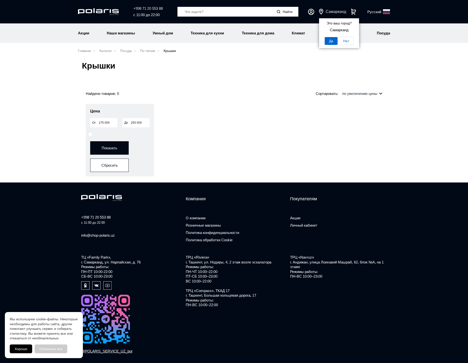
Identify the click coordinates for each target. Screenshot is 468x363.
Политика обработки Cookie (209, 240)
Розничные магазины (203, 225)
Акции (295, 218)
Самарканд (336, 12)
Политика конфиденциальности (212, 233)
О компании (195, 218)
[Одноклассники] (85, 285)
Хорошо (21, 349)
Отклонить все (50, 349)
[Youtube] (107, 285)
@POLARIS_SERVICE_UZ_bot (106, 351)
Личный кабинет (311, 12)
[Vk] (96, 285)
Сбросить (109, 165)
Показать (109, 148)
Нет (346, 41)
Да (331, 41)
